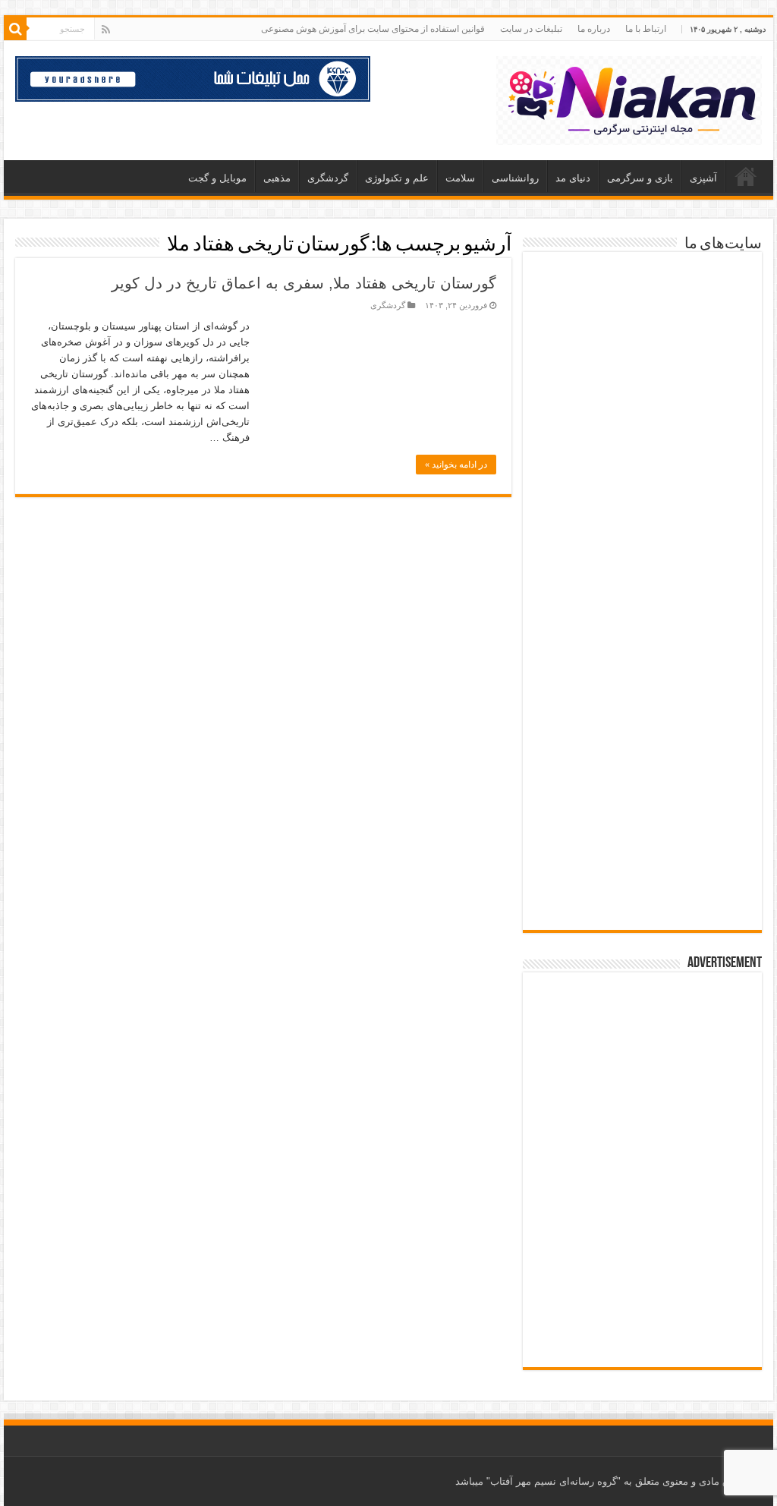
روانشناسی (515, 178)
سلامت (460, 178)
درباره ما (593, 29)
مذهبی (277, 178)
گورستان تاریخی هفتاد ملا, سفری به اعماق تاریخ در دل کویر (304, 283)
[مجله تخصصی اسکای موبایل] (642, 809)
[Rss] (106, 29)
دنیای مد (572, 178)
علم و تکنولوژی (397, 178)
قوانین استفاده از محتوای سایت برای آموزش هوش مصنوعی (373, 29)
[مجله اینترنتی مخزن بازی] (642, 298)
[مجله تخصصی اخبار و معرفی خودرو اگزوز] (642, 630)
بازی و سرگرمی (640, 178)
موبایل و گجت (217, 178)
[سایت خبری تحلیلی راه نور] (642, 458)
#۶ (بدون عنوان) (746, 176)
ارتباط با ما (645, 29)
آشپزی (703, 178)
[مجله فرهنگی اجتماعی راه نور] (642, 382)
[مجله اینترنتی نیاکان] (629, 98)
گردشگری (327, 178)
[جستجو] (15, 28)
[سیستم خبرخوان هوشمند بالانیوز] (642, 723)
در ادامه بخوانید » (456, 464)
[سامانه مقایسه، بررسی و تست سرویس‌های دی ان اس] (642, 888)
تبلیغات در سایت (531, 29)
